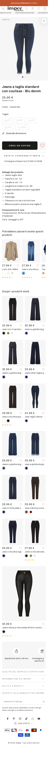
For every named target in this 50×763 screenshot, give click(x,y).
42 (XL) (9, 128)
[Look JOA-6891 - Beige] (8, 273)
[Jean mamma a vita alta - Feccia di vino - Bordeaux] (30, 512)
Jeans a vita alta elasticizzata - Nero (35, 552)
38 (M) (20, 121)
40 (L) (32, 121)
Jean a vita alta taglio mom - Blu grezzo (12, 552)
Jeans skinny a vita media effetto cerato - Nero (24, 627)
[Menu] (3, 8)
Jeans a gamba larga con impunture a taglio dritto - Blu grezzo (12, 373)
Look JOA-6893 (10, 269)
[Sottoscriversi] (44, 702)
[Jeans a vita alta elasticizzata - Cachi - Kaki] (30, 555)
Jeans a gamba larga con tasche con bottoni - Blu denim (12, 464)
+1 (12, 333)
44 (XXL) (23, 128)
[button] (26, 8)
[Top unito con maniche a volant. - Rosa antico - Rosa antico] (43, 273)
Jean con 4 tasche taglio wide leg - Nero (12, 329)
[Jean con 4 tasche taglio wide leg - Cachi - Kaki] (8, 333)
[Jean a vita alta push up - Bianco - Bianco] (3, 420)
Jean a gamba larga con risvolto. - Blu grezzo (35, 464)
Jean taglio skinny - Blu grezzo (35, 417)
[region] (24, 48)
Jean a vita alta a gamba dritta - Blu (31, 269)
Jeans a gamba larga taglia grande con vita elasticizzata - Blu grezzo (35, 329)
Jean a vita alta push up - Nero (12, 417)
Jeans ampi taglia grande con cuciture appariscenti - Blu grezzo (35, 373)
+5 (12, 273)
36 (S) (8, 121)
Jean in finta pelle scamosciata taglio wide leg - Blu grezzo (12, 508)
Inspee (18, 743)
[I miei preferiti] (39, 8)
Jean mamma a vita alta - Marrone (35, 508)
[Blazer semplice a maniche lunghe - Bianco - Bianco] (3, 273)
